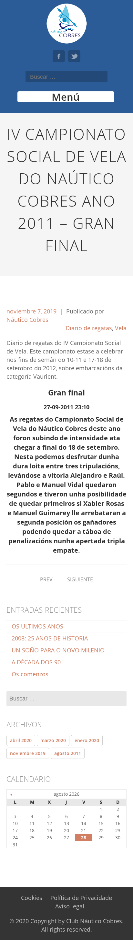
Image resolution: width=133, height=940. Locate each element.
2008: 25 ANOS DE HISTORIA (50, 638)
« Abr (11, 795)
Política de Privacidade (81, 898)
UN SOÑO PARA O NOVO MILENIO (58, 650)
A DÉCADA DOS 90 (36, 662)
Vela (121, 328)
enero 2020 (87, 740)
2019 (51, 311)
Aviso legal (69, 906)
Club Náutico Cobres (94, 921)
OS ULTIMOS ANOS (37, 626)
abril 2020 (21, 740)
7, (40, 311)
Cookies (31, 898)
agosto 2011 (67, 753)
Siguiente (80, 579)
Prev (46, 579)
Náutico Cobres (27, 319)
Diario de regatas (89, 328)
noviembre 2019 (28, 753)
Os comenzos (30, 674)
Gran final (66, 392)
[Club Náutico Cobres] (66, 23)
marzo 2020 (53, 740)
